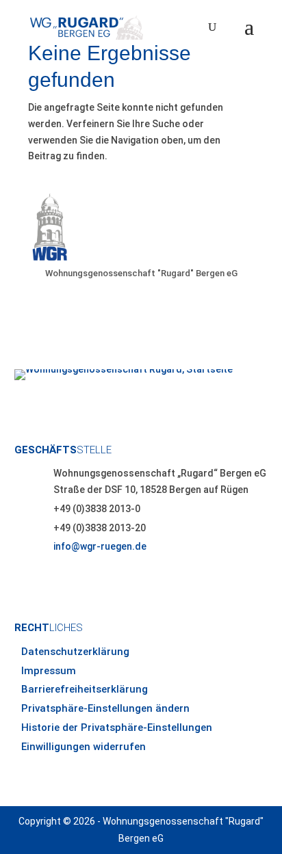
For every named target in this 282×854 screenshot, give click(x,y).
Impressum (48, 671)
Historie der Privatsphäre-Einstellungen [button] (116, 727)
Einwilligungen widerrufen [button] (83, 746)
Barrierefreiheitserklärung (84, 689)
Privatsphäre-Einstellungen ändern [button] (105, 708)
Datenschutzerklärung (75, 651)
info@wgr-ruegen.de (99, 546)
